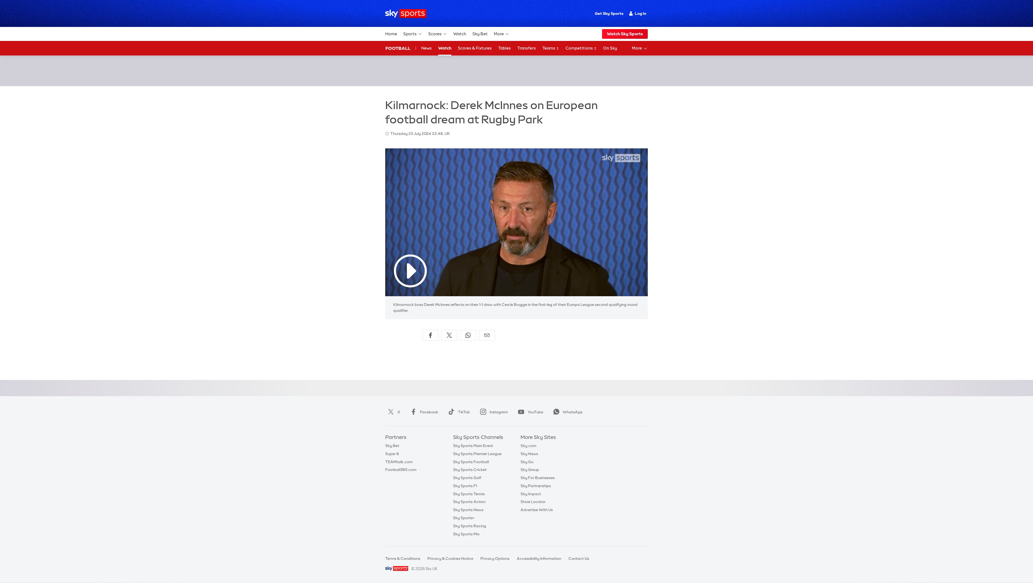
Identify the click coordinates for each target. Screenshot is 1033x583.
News (426, 48)
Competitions (579, 48)
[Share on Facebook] (430, 335)
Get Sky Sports (609, 13)
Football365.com (400, 470)
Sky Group (530, 470)
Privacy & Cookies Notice (450, 558)
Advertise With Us (537, 510)
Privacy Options (495, 558)
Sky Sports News (468, 510)
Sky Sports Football (471, 462)
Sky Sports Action (469, 502)
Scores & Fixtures (475, 48)
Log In (640, 13)
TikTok (464, 412)
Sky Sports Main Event (473, 446)
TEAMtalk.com (399, 462)
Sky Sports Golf (467, 478)
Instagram (499, 412)
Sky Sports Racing (469, 526)
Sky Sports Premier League (477, 454)
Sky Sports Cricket (470, 470)
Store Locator (533, 502)
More (499, 34)
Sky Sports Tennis (469, 494)
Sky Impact (531, 494)
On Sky (610, 48)
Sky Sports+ (464, 518)
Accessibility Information (539, 558)
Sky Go (527, 462)
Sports (410, 34)
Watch (459, 34)
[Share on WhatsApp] (468, 335)
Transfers (526, 48)
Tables (504, 48)
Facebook (429, 412)
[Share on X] (449, 335)
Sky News (529, 454)
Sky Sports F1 (465, 486)
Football (398, 48)
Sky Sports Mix (466, 534)
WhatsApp (573, 412)
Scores (435, 34)
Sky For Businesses (538, 478)
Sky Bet (480, 34)
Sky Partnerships (536, 486)
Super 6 (392, 454)
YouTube (535, 412)
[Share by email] (487, 335)
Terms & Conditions (402, 558)
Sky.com (528, 446)
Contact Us (578, 558)
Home (391, 34)
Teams (549, 48)
